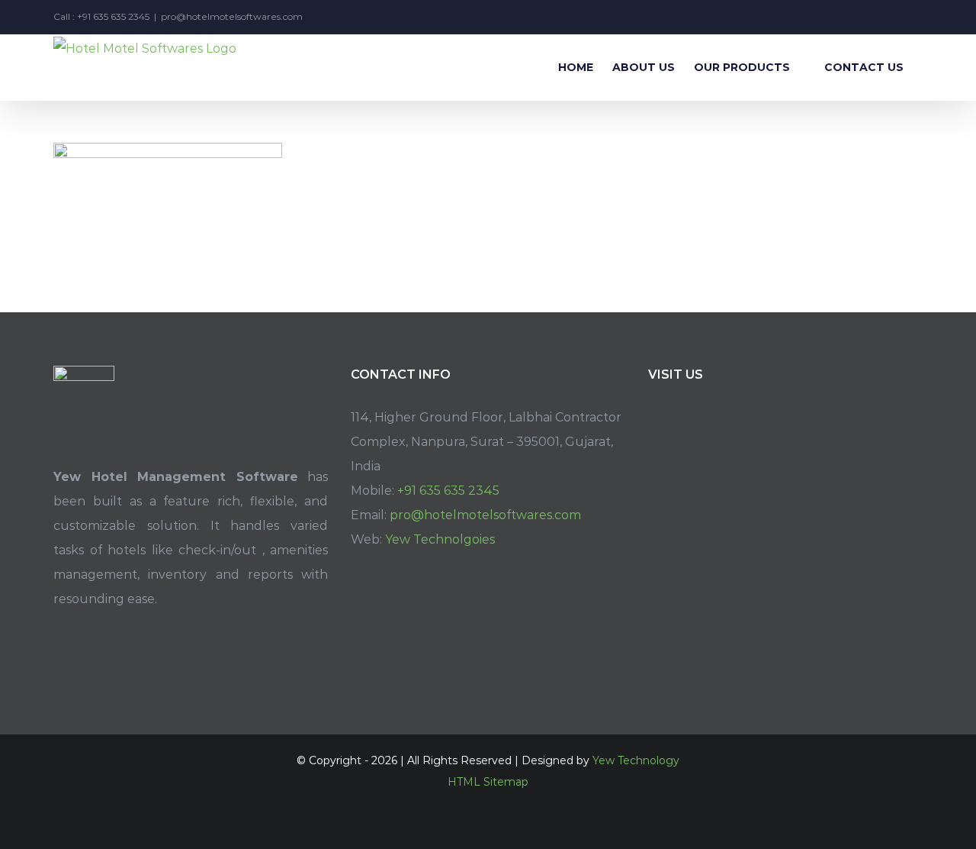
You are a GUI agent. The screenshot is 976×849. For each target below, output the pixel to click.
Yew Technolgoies (440, 539)
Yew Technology (635, 760)
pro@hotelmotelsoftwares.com (232, 16)
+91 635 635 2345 (448, 490)
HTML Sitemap (488, 782)
